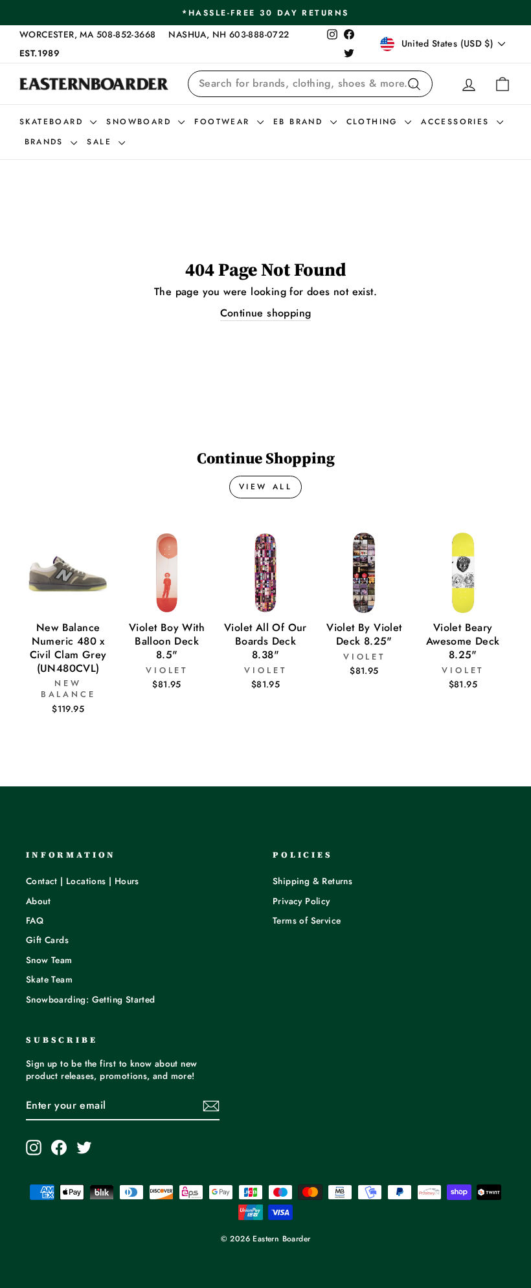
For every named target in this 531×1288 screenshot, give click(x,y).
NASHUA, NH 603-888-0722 (228, 34)
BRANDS (46, 142)
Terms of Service (307, 920)
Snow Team (49, 959)
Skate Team (49, 979)
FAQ (34, 920)
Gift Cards (47, 939)
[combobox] (310, 83)
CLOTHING (374, 122)
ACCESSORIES (457, 122)
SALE (101, 142)
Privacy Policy (301, 900)
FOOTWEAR (224, 122)
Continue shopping (265, 313)
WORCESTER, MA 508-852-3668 (87, 34)
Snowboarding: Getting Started (90, 999)
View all (266, 487)
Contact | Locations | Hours (82, 880)
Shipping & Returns (312, 880)
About (38, 900)
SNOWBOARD (140, 122)
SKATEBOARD (53, 122)
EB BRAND (300, 122)
